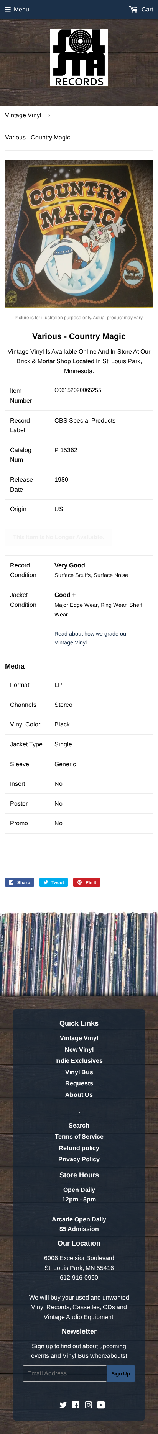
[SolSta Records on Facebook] (76, 1406)
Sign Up (121, 1374)
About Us (79, 1094)
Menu (21, 9)
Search (79, 1125)
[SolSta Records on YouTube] (101, 1406)
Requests (79, 1083)
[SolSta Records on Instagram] (88, 1406)
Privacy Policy (79, 1159)
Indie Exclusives (79, 1060)
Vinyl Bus (79, 1072)
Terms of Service (79, 1136)
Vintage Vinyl (23, 115)
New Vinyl (79, 1049)
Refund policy (79, 1148)
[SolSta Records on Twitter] (63, 1406)
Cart (146, 9)
